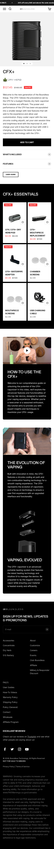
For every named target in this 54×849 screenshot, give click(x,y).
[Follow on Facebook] (5, 749)
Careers (33, 650)
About (33, 640)
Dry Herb (7, 650)
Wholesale (7, 717)
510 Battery (8, 655)
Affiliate (33, 665)
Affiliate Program (11, 722)
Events (33, 655)
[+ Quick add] (22, 222)
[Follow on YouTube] (27, 749)
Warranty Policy (10, 697)
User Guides (8, 687)
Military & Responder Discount (39, 672)
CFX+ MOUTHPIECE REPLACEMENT (37, 232)
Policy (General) (10, 707)
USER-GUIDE (11, 174)
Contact (6, 712)
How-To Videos (10, 692)
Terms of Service (23, 766)
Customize (35, 645)
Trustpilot (31, 736)
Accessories (8, 640)
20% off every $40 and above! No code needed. (33, 3)
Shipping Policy (10, 702)
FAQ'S (5, 682)
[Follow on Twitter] (12, 749)
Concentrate (9, 645)
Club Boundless (37, 660)
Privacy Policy (9, 766)
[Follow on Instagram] (19, 749)
